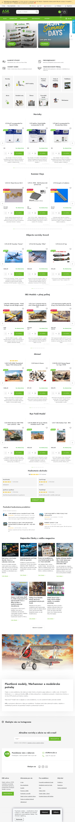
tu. (25, 816)
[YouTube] (46, 767)
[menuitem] (5, 18)
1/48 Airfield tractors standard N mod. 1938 (21, 513)
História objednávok (62, 788)
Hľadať (37, 12)
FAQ (40, 788)
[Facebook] (39, 767)
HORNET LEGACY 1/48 (51, 522)
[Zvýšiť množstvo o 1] (11, 153)
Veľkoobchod (23, 802)
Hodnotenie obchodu (37, 470)
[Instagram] (43, 767)
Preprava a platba (24, 791)
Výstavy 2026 (42, 791)
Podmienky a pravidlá (25, 793)
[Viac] (68, 18)
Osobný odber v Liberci (44, 793)
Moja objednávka (11, 6)
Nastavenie (19, 819)
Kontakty (22, 788)
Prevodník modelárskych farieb (46, 782)
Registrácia (69, 6)
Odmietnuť (45, 812)
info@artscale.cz (51, 753)
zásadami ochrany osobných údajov (36, 743)
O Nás (3, 6)
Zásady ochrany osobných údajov (28, 796)
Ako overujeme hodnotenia (9, 510)
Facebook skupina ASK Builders (46, 796)
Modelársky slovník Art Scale (45, 785)
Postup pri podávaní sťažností (27, 799)
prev (3, 143)
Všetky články (37, 627)
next (72, 143)
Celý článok (5, 576)
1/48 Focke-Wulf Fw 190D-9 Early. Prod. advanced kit (56, 514)
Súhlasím (56, 812)
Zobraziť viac (37, 500)
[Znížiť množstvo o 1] (5, 153)
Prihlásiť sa (55, 739)
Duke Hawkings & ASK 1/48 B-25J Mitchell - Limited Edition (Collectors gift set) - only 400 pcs (21, 524)
